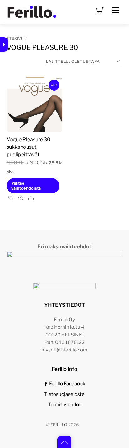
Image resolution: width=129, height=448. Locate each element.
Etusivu (15, 38)
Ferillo (58, 424)
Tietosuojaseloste (64, 394)
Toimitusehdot (64, 404)
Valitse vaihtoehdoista (26, 185)
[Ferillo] (32, 11)
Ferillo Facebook (66, 383)
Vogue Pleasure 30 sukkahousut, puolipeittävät (28, 147)
